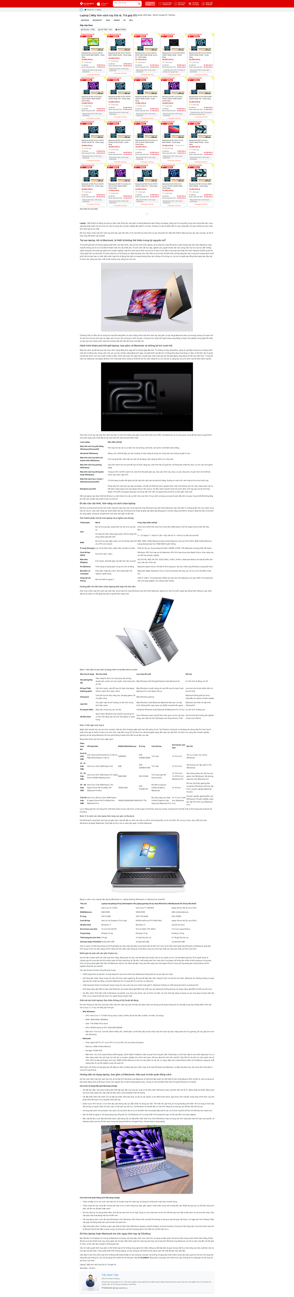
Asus (108, 20)
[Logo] (94, 3)
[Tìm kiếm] (139, 4)
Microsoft (97, 20)
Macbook (85, 20)
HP (124, 20)
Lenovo (117, 20)
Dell (131, 20)
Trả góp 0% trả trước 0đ (87, 34)
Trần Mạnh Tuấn (110, 1275)
